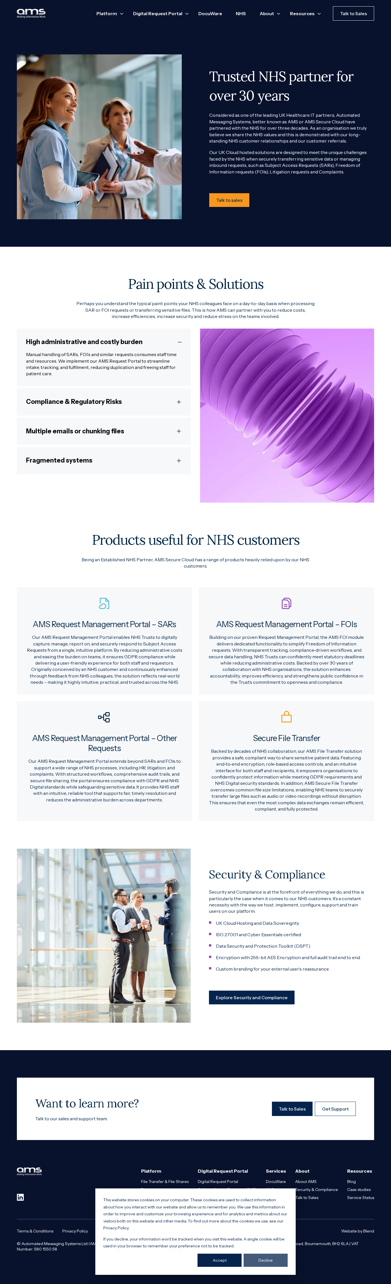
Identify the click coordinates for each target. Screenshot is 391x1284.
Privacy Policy (75, 1231)
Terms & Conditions (35, 1231)
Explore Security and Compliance (252, 997)
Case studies (359, 1189)
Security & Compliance (316, 1189)
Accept (220, 1260)
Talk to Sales (353, 13)
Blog (351, 1181)
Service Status (360, 1197)
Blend (368, 1231)
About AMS (306, 1181)
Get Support (335, 1109)
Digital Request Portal (218, 1181)
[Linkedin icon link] (20, 1197)
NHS (241, 13)
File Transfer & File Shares (165, 1181)
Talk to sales (229, 200)
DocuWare (210, 13)
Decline (265, 1260)
